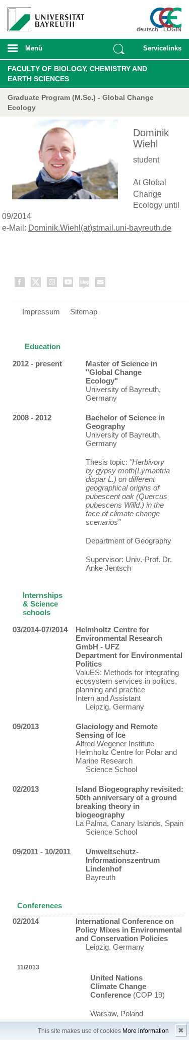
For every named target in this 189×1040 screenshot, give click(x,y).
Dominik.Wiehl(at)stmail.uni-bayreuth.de (99, 228)
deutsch (147, 29)
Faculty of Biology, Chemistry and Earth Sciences (77, 74)
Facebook (20, 284)
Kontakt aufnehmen (100, 284)
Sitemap (83, 311)
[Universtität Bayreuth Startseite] (42, 15)
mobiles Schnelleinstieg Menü (160, 51)
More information (145, 1030)
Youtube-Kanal (68, 284)
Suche (118, 49)
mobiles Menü (42, 51)
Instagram (52, 284)
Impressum (41, 311)
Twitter (36, 284)
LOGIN (172, 29)
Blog (84, 284)
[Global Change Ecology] (167, 18)
